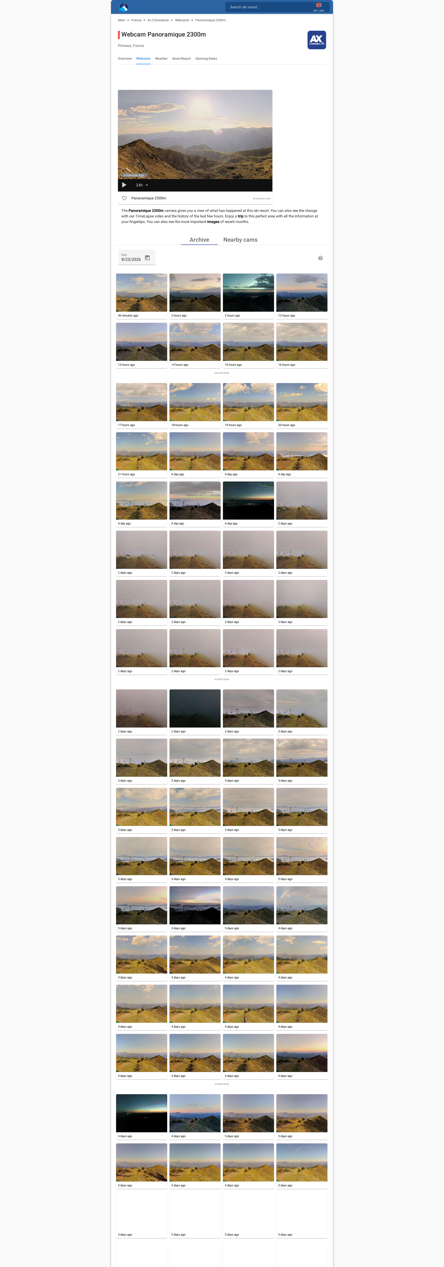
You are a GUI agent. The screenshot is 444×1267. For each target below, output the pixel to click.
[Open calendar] (147, 258)
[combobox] (270, 6)
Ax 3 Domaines (159, 20)
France (136, 20)
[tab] (199, 239)
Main (122, 20)
